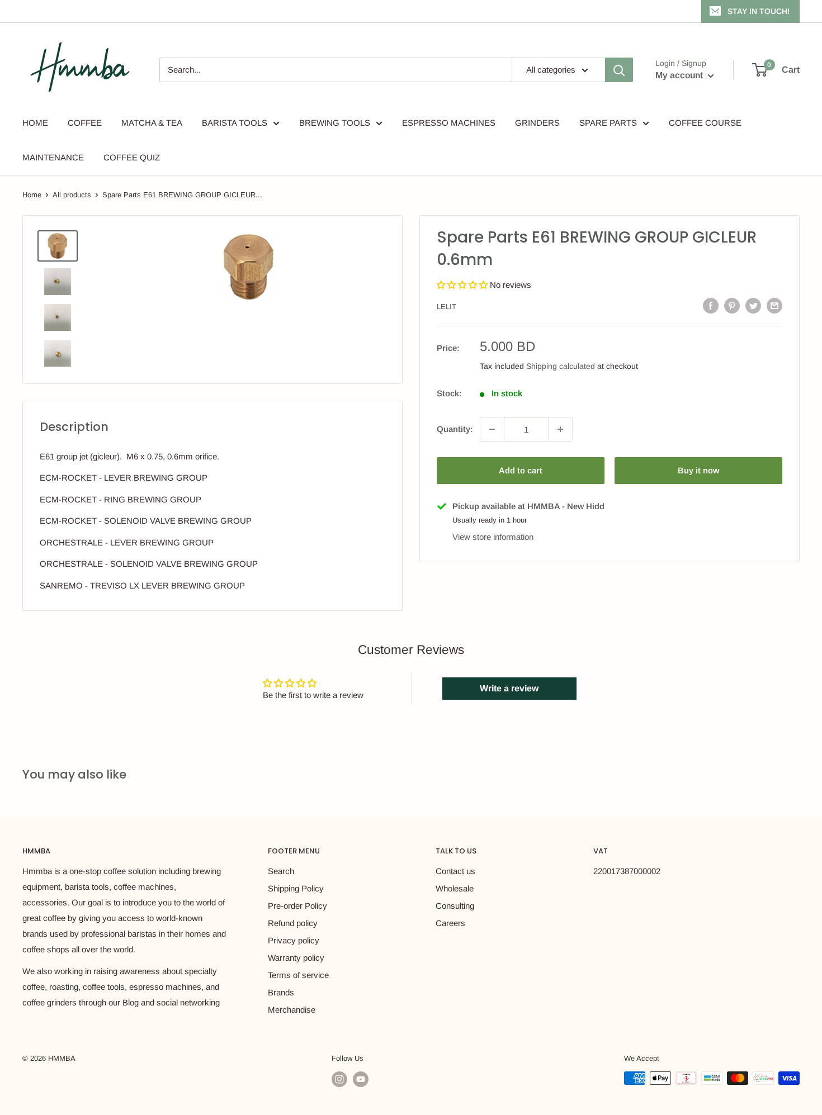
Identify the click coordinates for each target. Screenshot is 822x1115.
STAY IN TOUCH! (758, 11)
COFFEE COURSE (705, 122)
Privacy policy (293, 940)
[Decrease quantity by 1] (492, 429)
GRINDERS (537, 122)
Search (281, 871)
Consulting (455, 905)
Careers (450, 923)
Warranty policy (296, 957)
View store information (492, 537)
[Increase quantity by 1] (560, 429)
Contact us (455, 871)
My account (680, 75)
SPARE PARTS (608, 122)
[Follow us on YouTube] (361, 1079)
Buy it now (698, 470)
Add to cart (520, 470)
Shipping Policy (296, 888)
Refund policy (293, 923)
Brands (281, 992)
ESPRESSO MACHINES (448, 122)
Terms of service (298, 975)
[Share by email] (774, 305)
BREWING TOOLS (334, 122)
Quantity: (455, 429)
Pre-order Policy (297, 905)
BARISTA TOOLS (234, 122)
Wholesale (455, 888)
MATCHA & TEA (151, 122)
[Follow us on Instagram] (339, 1079)
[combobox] (335, 70)
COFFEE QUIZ (131, 157)
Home (31, 195)
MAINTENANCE (53, 157)
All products (72, 195)
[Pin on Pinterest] (732, 305)
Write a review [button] (509, 688)
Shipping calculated (560, 366)
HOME (35, 122)
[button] (463, 285)
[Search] (619, 70)
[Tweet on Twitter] (753, 305)
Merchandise (291, 1009)
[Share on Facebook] (711, 305)
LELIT (446, 306)
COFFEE (85, 122)
